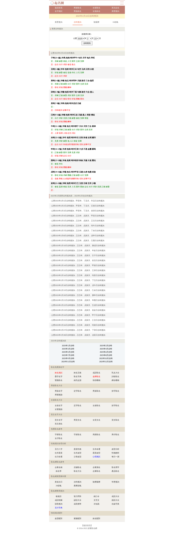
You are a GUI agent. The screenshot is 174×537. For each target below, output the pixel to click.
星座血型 (96, 453)
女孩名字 (58, 406)
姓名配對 (96, 519)
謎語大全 (115, 500)
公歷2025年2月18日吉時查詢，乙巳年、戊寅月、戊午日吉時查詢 (78, 285)
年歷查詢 (115, 482)
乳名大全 (115, 373)
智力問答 (77, 496)
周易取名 (96, 435)
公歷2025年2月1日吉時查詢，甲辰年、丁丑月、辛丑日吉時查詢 (77, 201)
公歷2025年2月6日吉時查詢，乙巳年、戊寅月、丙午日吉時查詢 (77, 226)
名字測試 (58, 11)
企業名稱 (58, 467)
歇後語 (58, 496)
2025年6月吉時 (106, 352)
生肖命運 (96, 449)
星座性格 (77, 449)
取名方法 (77, 471)
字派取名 (77, 435)
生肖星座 (58, 453)
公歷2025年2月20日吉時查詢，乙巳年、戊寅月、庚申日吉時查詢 (78, 295)
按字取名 (115, 391)
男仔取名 (115, 435)
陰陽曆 (96, 22)
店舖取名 (77, 467)
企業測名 (96, 467)
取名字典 (77, 377)
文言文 (96, 500)
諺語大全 (77, 500)
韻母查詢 (58, 504)
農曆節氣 (77, 486)
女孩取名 (96, 8)
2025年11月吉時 (68, 362)
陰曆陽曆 (96, 482)
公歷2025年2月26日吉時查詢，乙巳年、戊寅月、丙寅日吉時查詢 (78, 325)
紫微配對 (77, 519)
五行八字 (58, 449)
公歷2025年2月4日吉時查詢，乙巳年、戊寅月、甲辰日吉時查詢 (77, 216)
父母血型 (77, 457)
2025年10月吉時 (106, 358)
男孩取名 (77, 8)
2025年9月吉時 (68, 358)
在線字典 (115, 504)
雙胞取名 (58, 380)
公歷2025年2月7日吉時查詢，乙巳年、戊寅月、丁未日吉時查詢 (77, 231)
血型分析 (115, 449)
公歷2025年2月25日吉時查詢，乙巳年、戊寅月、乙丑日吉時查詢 (78, 320)
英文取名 (115, 420)
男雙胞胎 (58, 395)
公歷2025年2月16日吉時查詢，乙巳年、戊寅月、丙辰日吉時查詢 (78, 275)
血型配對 (58, 519)
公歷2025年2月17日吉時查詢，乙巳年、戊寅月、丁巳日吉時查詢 (78, 280)
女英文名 (96, 420)
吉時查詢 (77, 22)
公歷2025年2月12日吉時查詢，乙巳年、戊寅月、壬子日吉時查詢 (78, 256)
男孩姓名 (77, 11)
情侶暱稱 (96, 380)
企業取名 (96, 471)
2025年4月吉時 (106, 349)
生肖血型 (77, 453)
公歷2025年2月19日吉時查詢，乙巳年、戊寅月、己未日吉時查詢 (78, 290)
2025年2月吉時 (106, 346)
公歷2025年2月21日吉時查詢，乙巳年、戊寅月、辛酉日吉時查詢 (78, 300)
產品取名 (115, 471)
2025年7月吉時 (68, 355)
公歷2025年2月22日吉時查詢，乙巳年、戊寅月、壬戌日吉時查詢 (78, 305)
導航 (122, 3)
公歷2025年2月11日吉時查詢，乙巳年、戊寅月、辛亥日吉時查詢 (78, 251)
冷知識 (96, 504)
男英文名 (77, 420)
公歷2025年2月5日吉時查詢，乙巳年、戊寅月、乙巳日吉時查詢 (77, 221)
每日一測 (115, 457)
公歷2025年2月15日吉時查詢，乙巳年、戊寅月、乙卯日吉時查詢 (78, 271)
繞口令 (96, 496)
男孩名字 (58, 391)
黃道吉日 (58, 482)
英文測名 (58, 424)
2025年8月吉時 (106, 355)
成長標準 (77, 504)
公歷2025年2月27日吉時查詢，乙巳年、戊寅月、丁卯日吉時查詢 (78, 330)
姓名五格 (77, 373)
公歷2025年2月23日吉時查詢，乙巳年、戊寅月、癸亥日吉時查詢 (78, 310)
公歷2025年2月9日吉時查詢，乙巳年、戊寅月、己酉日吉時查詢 (77, 241)
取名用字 (115, 467)
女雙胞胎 (58, 409)
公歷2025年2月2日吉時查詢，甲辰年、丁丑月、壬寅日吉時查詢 (77, 206)
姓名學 (58, 471)
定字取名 (77, 391)
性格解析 (115, 453)
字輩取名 (58, 435)
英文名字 (58, 420)
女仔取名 (58, 438)
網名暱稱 (115, 380)
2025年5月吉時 (68, 352)
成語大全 (115, 496)
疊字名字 (58, 377)
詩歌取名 (115, 377)
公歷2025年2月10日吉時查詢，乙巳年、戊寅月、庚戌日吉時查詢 (78, 246)
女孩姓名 (96, 11)
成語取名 (96, 373)
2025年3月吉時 (68, 349)
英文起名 (115, 8)
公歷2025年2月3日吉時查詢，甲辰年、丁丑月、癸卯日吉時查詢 (77, 211)
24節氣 (115, 22)
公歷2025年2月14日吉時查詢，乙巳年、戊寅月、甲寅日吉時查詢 (78, 266)
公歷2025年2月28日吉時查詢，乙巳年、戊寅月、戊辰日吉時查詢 (78, 335)
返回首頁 (58, 8)
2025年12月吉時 (106, 362)
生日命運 (58, 457)
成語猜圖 (58, 500)
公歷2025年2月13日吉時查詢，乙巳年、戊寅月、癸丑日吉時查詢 (78, 261)
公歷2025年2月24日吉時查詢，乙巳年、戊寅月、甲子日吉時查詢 (78, 315)
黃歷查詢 (115, 11)
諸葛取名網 (58, 3)
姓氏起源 (77, 380)
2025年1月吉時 (68, 346)
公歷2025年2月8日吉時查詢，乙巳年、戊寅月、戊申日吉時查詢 (77, 236)
